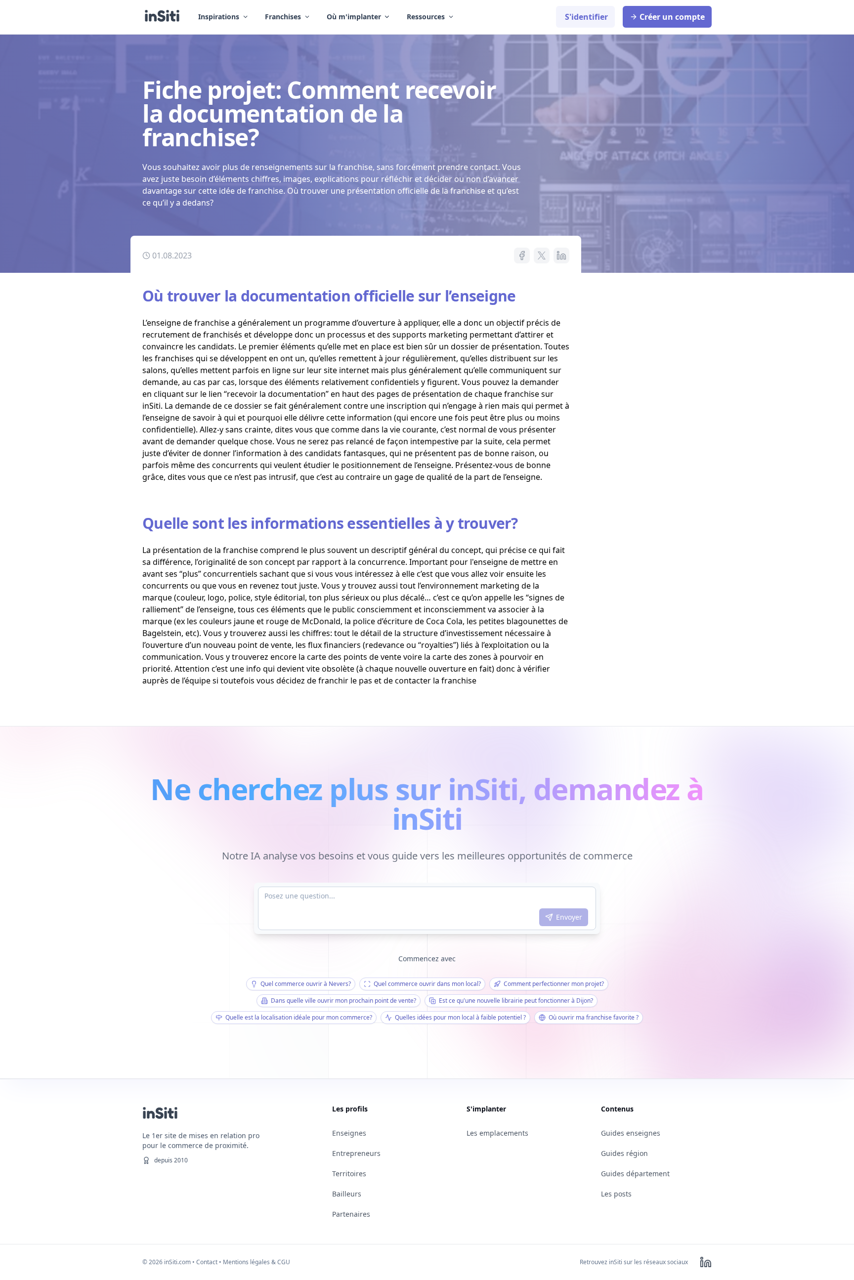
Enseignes (349, 1133)
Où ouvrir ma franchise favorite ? (594, 1017)
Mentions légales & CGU (256, 1262)
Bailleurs (346, 1193)
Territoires (349, 1173)
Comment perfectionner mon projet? (554, 984)
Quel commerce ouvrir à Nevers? (305, 984)
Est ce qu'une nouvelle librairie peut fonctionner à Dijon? (516, 1000)
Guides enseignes (630, 1133)
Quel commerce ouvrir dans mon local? (427, 984)
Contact (206, 1262)
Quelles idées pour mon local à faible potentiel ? (460, 1017)
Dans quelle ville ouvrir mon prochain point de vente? (343, 1000)
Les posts (616, 1193)
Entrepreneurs (356, 1153)
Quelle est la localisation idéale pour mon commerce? (298, 1017)
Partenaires (351, 1214)
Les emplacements (497, 1133)
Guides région (624, 1153)
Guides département (635, 1173)
